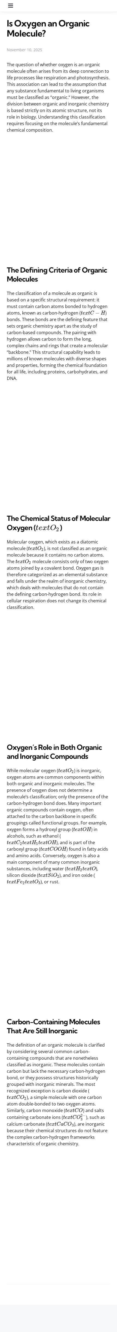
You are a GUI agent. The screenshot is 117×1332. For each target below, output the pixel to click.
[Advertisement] (58, 198)
